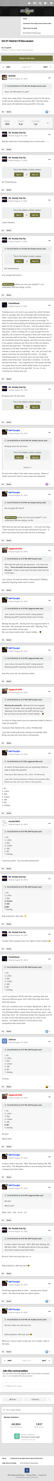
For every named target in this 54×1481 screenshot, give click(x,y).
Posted (18, 79)
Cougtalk (7, 48)
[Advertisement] (10, 26)
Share (13, 1399)
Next (46, 67)
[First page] (3, 67)
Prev (8, 67)
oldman (12, 1039)
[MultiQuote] (3, 112)
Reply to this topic (27, 58)
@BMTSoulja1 (8, 284)
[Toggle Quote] (6, 86)
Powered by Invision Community (27, 1477)
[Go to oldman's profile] (4, 1040)
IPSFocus (21, 1475)
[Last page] (50, 67)
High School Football (25, 50)
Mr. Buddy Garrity (35, 86)
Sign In (18, 174)
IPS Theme (11, 1475)
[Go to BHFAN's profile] (4, 77)
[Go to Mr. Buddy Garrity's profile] (4, 134)
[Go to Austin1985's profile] (4, 822)
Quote (9, 112)
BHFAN (12, 76)
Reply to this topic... (15, 1386)
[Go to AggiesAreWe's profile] (4, 550)
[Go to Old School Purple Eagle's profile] (17, 1436)
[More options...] (49, 77)
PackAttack (14, 303)
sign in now (7, 1376)
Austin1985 (14, 821)
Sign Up (35, 174)
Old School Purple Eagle (30, 1437)
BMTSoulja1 (33, 559)
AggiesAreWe (33, 608)
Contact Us (42, 1475)
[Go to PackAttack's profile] (4, 304)
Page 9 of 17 (27, 67)
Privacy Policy (31, 1475)
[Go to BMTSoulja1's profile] (4, 431)
